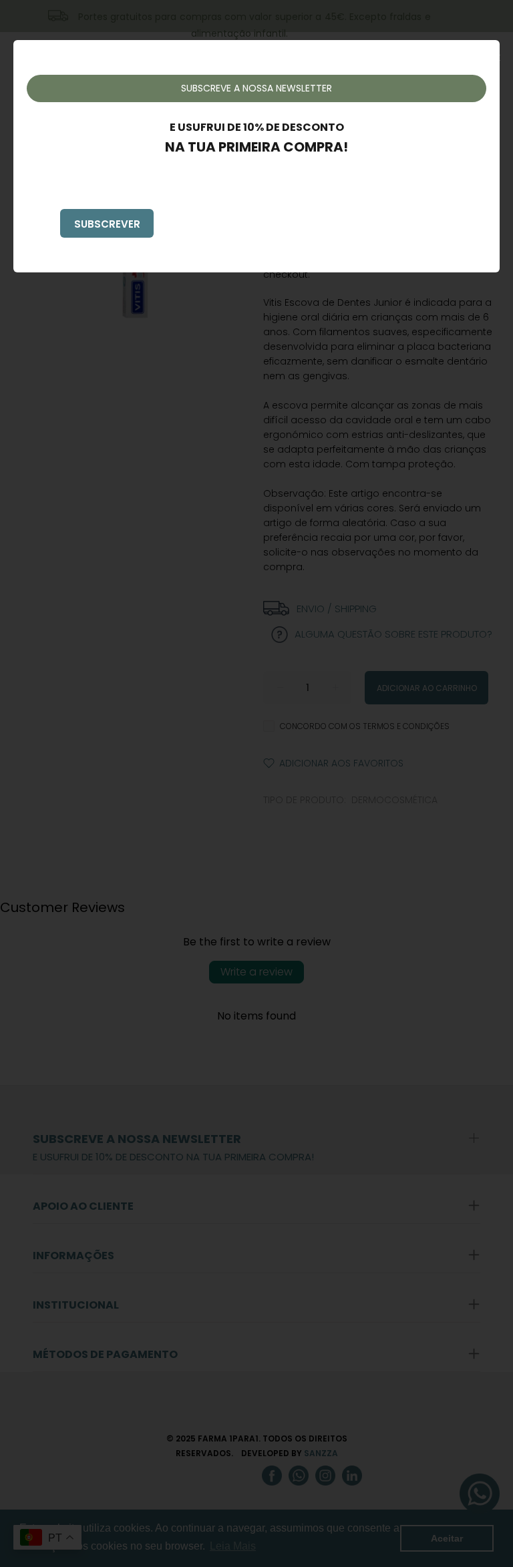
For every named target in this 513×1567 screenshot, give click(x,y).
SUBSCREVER (107, 224)
